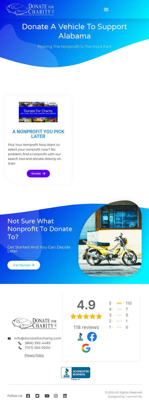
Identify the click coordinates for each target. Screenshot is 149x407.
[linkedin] (66, 396)
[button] (106, 9)
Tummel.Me (134, 396)
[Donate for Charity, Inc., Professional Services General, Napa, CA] (75, 374)
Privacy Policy (34, 355)
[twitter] (39, 396)
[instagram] (57, 396)
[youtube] (48, 396)
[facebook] (29, 396)
